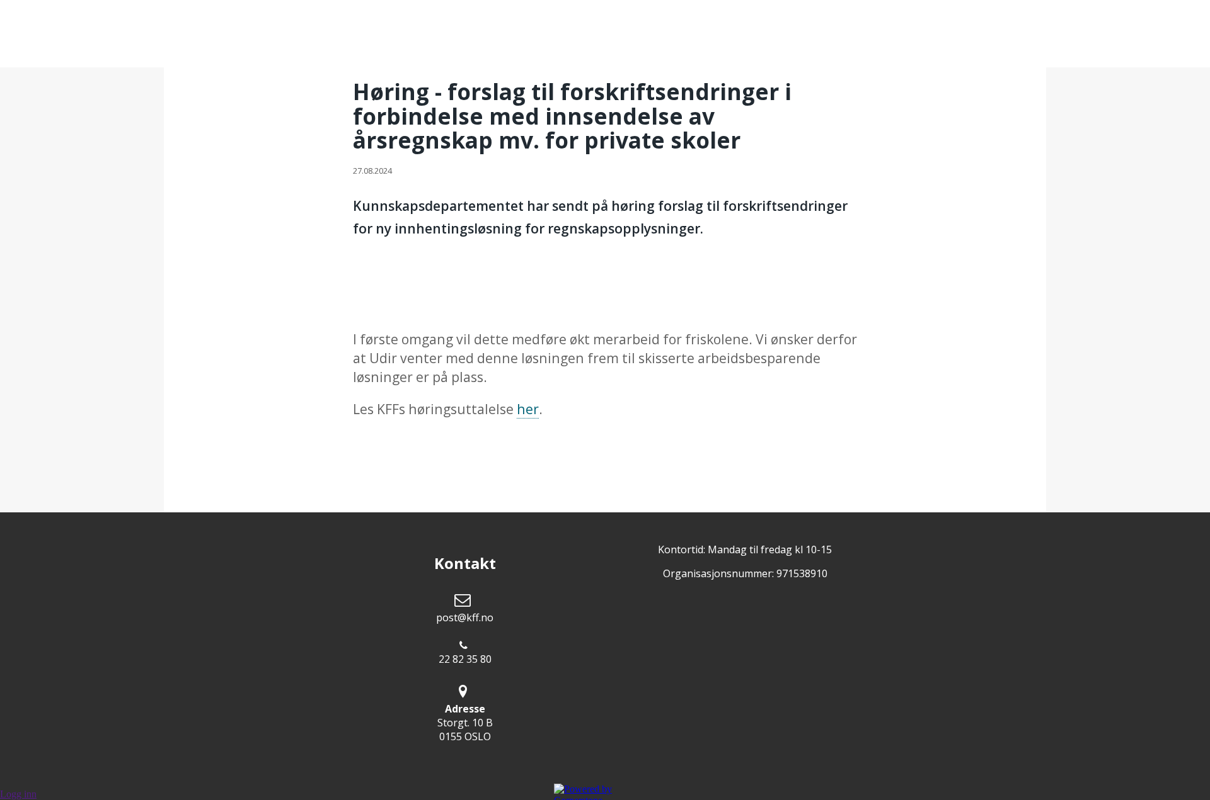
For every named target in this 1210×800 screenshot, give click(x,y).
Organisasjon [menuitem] (461, 34)
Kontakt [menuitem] (763, 34)
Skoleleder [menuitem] (677, 34)
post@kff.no (464, 617)
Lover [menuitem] (600, 34)
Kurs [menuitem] (542, 34)
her (528, 409)
